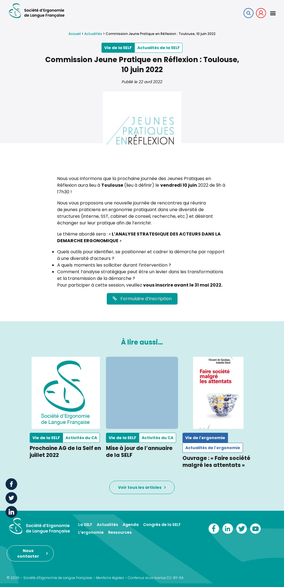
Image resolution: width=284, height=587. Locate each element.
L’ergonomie (91, 532)
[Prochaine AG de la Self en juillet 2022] (66, 393)
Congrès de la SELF (162, 524)
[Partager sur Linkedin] (11, 512)
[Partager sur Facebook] (11, 484)
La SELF (85, 524)
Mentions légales (110, 577)
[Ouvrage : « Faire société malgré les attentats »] (218, 393)
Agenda (131, 524)
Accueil (75, 33)
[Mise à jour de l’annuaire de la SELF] (142, 393)
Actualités (93, 33)
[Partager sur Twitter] (11, 498)
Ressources (120, 532)
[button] (272, 12)
